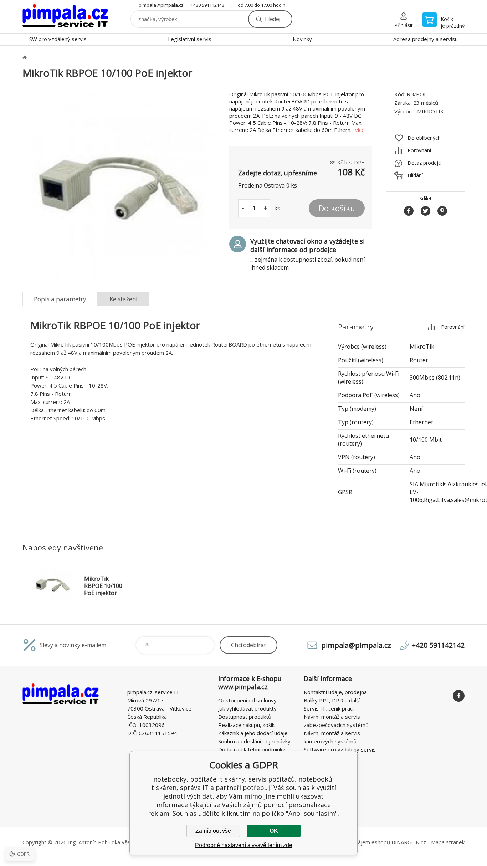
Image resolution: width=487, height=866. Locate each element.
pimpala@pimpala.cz (161, 5)
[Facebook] (459, 696)
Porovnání (419, 150)
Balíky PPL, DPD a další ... (334, 700)
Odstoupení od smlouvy (247, 700)
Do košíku (336, 208)
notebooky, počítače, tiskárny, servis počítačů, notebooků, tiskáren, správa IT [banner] (65, 16)
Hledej (272, 19)
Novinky (302, 38)
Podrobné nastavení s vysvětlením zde (243, 845)
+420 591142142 (207, 5)
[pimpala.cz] (24, 57)
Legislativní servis (189, 38)
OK (274, 831)
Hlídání (415, 175)
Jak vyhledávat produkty (247, 708)
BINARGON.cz (408, 842)
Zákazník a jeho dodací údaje (253, 733)
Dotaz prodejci (424, 162)
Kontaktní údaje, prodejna (335, 692)
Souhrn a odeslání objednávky (254, 741)
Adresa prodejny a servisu (425, 38)
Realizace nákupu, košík (246, 724)
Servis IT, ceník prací (329, 708)
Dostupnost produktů (244, 716)
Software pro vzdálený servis (340, 749)
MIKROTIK (430, 111)
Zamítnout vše (213, 831)
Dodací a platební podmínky (251, 749)
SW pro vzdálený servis (58, 38)
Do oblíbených (424, 137)
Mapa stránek (448, 842)
